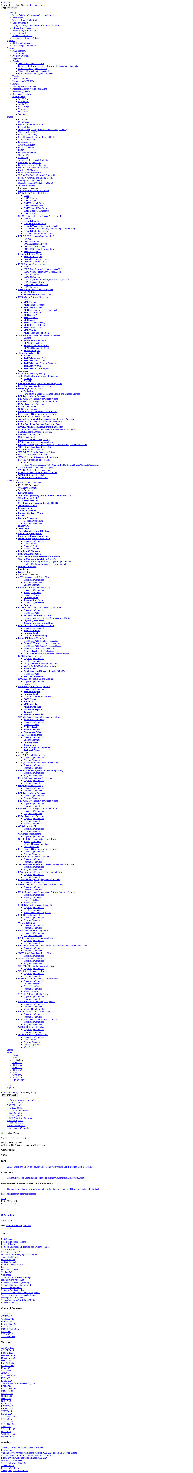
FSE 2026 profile (14, 1115)
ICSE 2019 (17, 1078)
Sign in (10, 1085)
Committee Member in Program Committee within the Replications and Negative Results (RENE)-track (53, 1189)
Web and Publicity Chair (35, 1009)
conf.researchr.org (14, 1225)
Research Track (25, 127)
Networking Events (21, 91)
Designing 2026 (8, 1358)
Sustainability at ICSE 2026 (24, 30)
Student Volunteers (26, 185)
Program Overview (21, 56)
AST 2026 (6, 1314)
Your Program (18, 53)
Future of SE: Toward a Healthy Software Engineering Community (48, 66)
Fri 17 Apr (22, 112)
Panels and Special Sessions (30, 124)
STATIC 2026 (7, 1424)
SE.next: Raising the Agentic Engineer (35, 73)
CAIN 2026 (6, 1316)
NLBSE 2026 (7, 1396)
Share (3, 1198)
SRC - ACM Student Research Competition (37, 175)
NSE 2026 (6, 1398)
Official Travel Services (22, 28)
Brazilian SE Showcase (28, 170)
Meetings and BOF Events (24, 86)
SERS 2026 (6, 1419)
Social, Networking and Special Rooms (35, 178)
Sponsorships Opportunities (24, 45)
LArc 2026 (6, 1386)
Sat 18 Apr (23, 114)
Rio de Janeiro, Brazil (35, 5)
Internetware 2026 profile (18, 1128)
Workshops (23, 157)
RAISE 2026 (7, 1406)
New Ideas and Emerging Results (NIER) (36, 137)
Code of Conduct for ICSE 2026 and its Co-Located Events (27, 1455)
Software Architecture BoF (30, 172)
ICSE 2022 (17, 1070)
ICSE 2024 (17, 1065)
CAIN (26, 195)
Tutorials (16, 76)
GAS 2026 (6, 1370)
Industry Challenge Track (29, 147)
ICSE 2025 (17, 1062)
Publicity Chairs (31, 543)
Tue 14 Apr (23, 104)
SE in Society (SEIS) (27, 134)
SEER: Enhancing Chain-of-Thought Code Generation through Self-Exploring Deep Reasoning (49, 1167)
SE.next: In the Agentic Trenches (32, 68)
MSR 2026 (6, 1331)
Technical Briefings (21, 78)
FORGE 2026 (7, 1321)
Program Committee (33, 523)
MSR (26, 300)
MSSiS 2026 (7, 1393)
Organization (12, 480)
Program (10, 48)
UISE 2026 (6, 1431)
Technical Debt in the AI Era (31, 63)
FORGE (27, 239)
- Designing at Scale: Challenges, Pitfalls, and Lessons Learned (52, 394)
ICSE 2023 (17, 1067)
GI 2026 (5, 1373)
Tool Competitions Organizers (37, 912)
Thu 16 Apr (23, 109)
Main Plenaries (24, 122)
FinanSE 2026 (7, 1365)
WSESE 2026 (7, 1436)
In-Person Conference (22, 35)
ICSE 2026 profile (9, 1095)
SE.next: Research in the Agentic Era (34, 71)
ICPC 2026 (6, 1326)
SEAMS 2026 (7, 1334)
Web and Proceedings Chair (36, 844)
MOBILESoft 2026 (10, 1329)
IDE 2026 (5, 1378)
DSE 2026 (6, 1360)
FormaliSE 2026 (8, 1324)
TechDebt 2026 (8, 1336)
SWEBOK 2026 (8, 1429)
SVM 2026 (6, 1426)
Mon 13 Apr (23, 101)
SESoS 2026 (7, 1421)
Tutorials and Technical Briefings (33, 160)
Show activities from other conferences (18, 1194)
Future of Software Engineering (32, 165)
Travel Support (19, 33)
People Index (24, 572)
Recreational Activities (22, 94)
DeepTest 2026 (8, 1355)
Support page (6, 1228)
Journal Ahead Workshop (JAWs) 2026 (18, 1383)
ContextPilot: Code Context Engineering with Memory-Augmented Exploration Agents (46, 1178)
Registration (17, 18)
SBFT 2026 (6, 1411)
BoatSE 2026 (7, 1353)
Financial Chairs (31, 546)
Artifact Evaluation (26, 145)
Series (15, 1055)
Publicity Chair (30, 902)
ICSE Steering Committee (29, 482)
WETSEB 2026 (8, 1434)
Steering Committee (32, 549)
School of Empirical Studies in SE (33, 167)
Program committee (32, 1032)
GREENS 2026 (8, 1375)
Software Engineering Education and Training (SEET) (42, 129)
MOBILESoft (30, 292)
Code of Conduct (20, 23)
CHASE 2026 (7, 1319)
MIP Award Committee (34, 719)
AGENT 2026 (7, 1348)
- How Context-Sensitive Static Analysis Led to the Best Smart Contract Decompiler (61, 465)
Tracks (10, 117)
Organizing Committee (28, 488)
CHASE (27, 218)
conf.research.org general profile (21, 1100)
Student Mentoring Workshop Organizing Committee (47, 561)
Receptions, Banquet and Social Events (29, 89)
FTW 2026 (6, 1368)
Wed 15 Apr (23, 106)
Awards (15, 84)
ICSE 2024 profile (15, 1120)
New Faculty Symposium (29, 162)
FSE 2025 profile (14, 1113)
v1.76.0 (27, 1225)
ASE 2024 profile (15, 1105)
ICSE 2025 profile (15, 1123)
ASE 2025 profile (15, 1108)
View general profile (9, 1204)
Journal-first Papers (26, 139)
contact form (6, 1220)
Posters (21, 150)
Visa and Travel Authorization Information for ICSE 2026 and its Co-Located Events (39, 1453)
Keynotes (16, 58)
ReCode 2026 (7, 1409)
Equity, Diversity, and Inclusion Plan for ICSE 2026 (35, 25)
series (14, 1092)
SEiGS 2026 (6, 1414)
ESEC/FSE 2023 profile (17, 1110)
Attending (11, 12)
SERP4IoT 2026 (8, 1416)
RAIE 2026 (6, 1403)
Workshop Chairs (31, 846)
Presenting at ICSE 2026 (23, 81)
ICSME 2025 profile (16, 1125)
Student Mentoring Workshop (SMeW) (35, 183)
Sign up (10, 1087)
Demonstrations (25, 142)
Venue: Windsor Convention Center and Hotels (33, 15)
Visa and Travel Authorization (25, 20)
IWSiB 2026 (6, 1381)
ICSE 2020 (17, 1075)
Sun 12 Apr (23, 99)
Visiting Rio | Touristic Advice (25, 38)
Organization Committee (35, 628)
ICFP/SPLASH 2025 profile (19, 1118)
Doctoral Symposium (27, 152)
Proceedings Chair (32, 900)
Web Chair (28, 1047)
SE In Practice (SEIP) (27, 132)
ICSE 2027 (17, 1057)
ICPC (26, 266)
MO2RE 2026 (7, 1391)
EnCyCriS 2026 (8, 1363)
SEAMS (27, 338)
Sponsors (11, 40)
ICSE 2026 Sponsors (21, 43)
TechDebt (28, 355)
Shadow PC (23, 155)
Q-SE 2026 (6, 1401)
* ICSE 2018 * (19, 1080)
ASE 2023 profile (15, 1103)
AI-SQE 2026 (7, 1350)
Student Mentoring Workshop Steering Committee (46, 564)
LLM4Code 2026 (9, 1388)
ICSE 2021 (17, 1072)
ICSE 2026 (6, 1092)
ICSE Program (19, 51)
